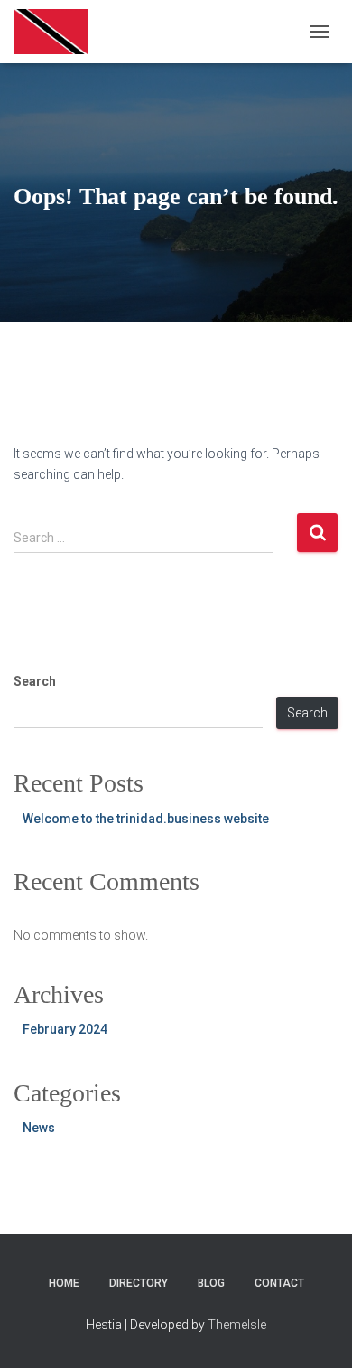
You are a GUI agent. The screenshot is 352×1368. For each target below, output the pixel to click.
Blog (211, 1283)
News (39, 1127)
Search (35, 681)
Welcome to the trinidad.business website (146, 818)
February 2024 (65, 1029)
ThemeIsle (237, 1324)
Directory (138, 1283)
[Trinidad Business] (57, 31)
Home (64, 1283)
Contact (279, 1283)
